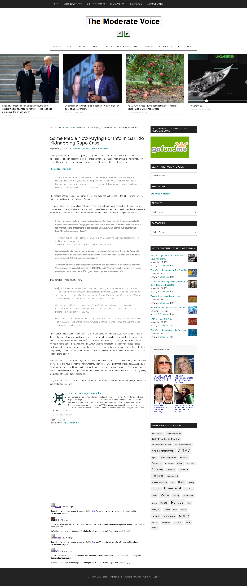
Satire (175, 510)
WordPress (147, 577)
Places (163, 503)
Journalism (188, 489)
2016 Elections (173, 433)
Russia (167, 509)
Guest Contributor (159, 482)
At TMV (184, 451)
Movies (154, 503)
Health (181, 482)
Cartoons (157, 463)
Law (154, 495)
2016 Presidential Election (166, 439)
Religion (156, 509)
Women (154, 528)
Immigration (156, 489)
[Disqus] (98, 467)
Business (184, 457)
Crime (179, 463)
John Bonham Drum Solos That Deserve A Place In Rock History (183, 408)
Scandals (183, 510)
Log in (156, 577)
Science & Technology (163, 516)
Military (176, 495)
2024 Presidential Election (182, 444)
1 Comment (163, 325)
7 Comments (163, 265)
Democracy (190, 463)
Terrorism (166, 523)
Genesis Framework (133, 577)
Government (172, 476)
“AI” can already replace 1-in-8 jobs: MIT (168, 307)
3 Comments (163, 291)
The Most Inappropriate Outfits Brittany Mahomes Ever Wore (183, 379)
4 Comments (103, 149)
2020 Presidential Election (161, 444)
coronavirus (169, 463)
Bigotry (154, 458)
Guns (172, 482)
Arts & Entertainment (163, 450)
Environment (183, 470)
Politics (177, 502)
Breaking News (169, 457)
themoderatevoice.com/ (63, 415)
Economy (157, 469)
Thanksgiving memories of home (165, 296)
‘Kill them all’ (196, 106)
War (188, 522)
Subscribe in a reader (160, 194)
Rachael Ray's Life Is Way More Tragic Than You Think (162, 378)
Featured (158, 476)
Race (189, 503)
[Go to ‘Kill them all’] (217, 78)
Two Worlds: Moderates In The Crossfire (169, 270)
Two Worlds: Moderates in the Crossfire (168, 330)
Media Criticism (73, 423)
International (172, 488)
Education (171, 470)
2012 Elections (157, 434)
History (191, 482)
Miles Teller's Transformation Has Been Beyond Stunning (163, 408)
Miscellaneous (188, 495)
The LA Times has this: (60, 169)
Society (184, 516)
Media (62, 420)
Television (155, 523)
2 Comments (163, 303)
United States (178, 523)
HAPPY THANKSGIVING (161, 319)
